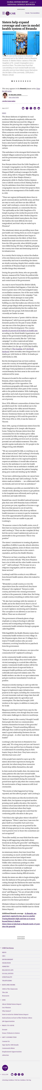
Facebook (19, 1074)
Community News (8, 1048)
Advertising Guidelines (8, 1080)
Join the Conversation (8, 101)
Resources (5, 996)
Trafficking (7, 981)
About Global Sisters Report (11, 1004)
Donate (27, 13)
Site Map (28, 1080)
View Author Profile (14, 97)
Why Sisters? (6, 1011)
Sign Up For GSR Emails (10, 1045)
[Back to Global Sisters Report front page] (10, 13)
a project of (21, 3)
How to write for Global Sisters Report (15, 1014)
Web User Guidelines (20, 1080)
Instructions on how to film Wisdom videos (17, 1018)
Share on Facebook (27, 108)
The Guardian (17, 349)
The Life (5, 992)
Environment (7, 959)
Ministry (5, 966)
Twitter (15, 1074)
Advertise (5, 1055)
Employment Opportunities (12, 1052)
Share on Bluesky (23, 108)
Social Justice (7, 973)
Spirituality (7, 977)
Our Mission (6, 1007)
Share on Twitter (31, 108)
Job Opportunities (8, 1021)
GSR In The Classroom (10, 989)
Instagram (22, 1074)
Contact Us (6, 1041)
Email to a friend (35, 108)
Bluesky (12, 1074)
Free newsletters (35, 13)
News (4, 113)
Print (39, 108)
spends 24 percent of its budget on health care (19, 331)
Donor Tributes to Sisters (11, 1033)
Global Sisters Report (5, 1068)
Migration (6, 963)
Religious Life (7, 970)
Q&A (3, 956)
